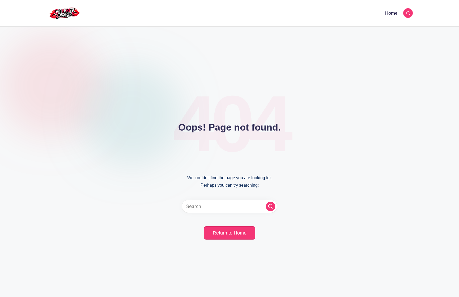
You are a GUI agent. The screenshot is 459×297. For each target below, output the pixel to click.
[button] (270, 206)
